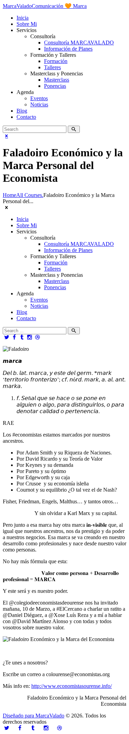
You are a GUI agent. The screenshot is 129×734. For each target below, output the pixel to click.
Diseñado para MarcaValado (33, 716)
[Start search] (74, 330)
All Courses (29, 195)
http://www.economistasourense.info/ (71, 686)
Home (9, 195)
